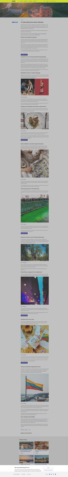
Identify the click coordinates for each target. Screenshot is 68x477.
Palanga (38, 424)
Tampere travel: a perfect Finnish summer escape (25, 465)
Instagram (24, 179)
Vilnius (29, 39)
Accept (48, 467)
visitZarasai (25, 262)
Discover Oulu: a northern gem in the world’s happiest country (41, 465)
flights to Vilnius (37, 33)
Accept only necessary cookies (48, 470)
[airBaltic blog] (14, 1)
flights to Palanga (43, 33)
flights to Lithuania (41, 420)
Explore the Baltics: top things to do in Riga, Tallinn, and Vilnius (26, 451)
